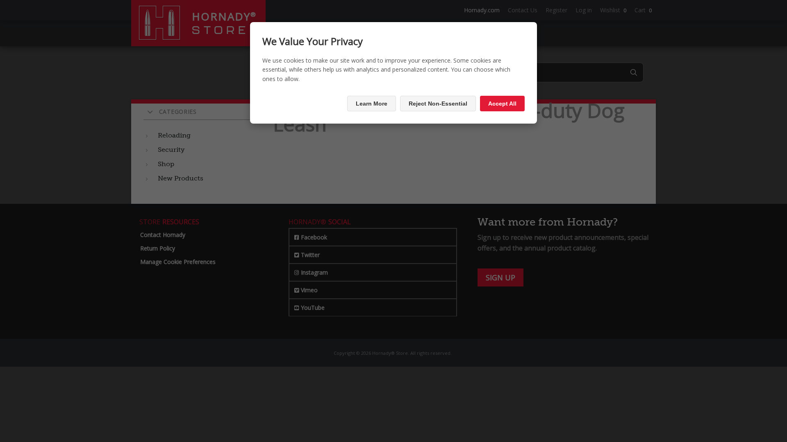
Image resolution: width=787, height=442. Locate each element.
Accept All (502, 103)
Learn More (371, 103)
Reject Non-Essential (438, 103)
